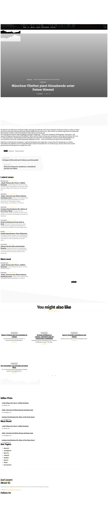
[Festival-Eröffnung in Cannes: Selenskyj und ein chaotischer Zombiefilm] (44, 323)
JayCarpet (40, 93)
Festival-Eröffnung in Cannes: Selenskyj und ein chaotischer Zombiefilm (44, 336)
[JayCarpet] (35, 94)
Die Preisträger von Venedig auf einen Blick (14, 366)
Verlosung (3, 207)
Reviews (3, 231)
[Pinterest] (57, 100)
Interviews (3, 194)
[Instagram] (98, 27)
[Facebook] (95, 27)
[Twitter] (101, 27)
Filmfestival (29, 79)
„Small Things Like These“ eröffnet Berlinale (15, 403)
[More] (74, 100)
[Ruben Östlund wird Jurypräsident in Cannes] (14, 323)
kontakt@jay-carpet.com (14, 489)
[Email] (68, 100)
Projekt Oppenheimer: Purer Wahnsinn (14, 233)
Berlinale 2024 (4, 181)
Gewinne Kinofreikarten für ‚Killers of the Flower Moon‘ (18, 417)
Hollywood (4, 220)
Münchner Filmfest (19, 150)
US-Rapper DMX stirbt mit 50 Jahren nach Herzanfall (20, 160)
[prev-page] (52, 375)
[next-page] (55, 375)
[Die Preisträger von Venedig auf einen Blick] (14, 353)
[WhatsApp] (62, 100)
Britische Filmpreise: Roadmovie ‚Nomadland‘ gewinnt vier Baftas (20, 167)
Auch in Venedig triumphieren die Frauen (74, 336)
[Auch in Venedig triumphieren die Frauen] (74, 323)
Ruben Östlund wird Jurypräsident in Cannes (14, 336)
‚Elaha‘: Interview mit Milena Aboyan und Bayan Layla (17, 410)
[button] (105, 27)
